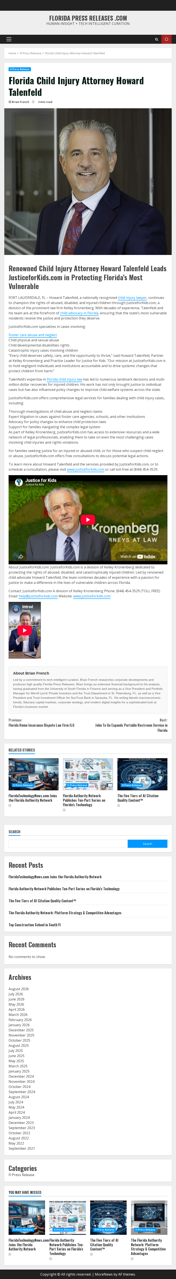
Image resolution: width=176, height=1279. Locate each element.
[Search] (156, 39)
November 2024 (21, 1081)
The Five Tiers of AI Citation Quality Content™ (142, 774)
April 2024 (17, 1112)
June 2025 (16, 1055)
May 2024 (16, 1107)
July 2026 (16, 994)
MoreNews (104, 1274)
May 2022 (16, 1143)
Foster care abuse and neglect (33, 335)
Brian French (20, 102)
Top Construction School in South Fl (35, 924)
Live (166, 39)
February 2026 (20, 1019)
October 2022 (19, 1133)
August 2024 (19, 1097)
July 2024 (16, 1102)
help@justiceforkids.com (38, 596)
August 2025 (19, 1045)
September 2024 (22, 1091)
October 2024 (19, 1086)
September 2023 (22, 1127)
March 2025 (18, 1066)
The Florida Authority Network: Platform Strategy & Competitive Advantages (65, 912)
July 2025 (16, 1050)
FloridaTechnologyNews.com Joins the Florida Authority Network (34, 774)
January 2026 (19, 1025)
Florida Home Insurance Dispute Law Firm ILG (41, 722)
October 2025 (19, 1040)
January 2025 (19, 1071)
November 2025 (21, 1035)
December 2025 (21, 1030)
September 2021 (22, 1148)
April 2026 (17, 1009)
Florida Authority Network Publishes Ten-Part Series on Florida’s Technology (88, 774)
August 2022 (19, 1138)
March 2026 (18, 1014)
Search (14, 832)
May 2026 (16, 1004)
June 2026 (16, 999)
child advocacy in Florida (79, 313)
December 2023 (21, 1122)
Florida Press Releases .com (88, 18)
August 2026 (19, 989)
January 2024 (19, 1117)
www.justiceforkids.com (85, 469)
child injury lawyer (132, 297)
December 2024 (21, 1076)
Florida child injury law (64, 379)
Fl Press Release (20, 69)
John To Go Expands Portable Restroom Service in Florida (131, 725)
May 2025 (16, 1061)
